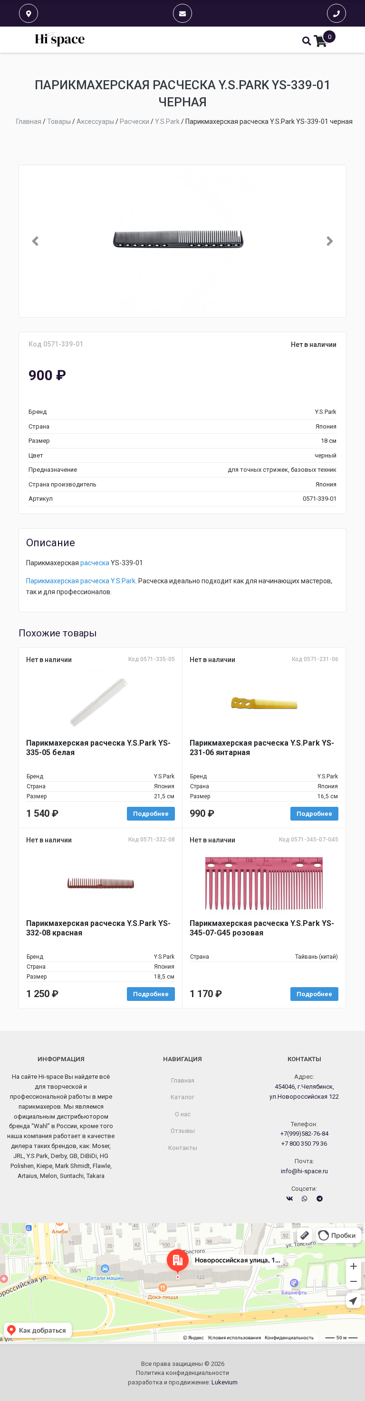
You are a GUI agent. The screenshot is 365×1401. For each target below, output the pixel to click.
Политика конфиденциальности (182, 1372)
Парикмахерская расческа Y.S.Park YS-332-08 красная (98, 928)
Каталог (182, 1097)
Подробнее (151, 813)
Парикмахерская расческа (67, 581)
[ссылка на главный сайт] (60, 39)
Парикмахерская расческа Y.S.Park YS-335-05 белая (98, 747)
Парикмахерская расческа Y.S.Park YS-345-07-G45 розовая (262, 928)
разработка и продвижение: (183, 1382)
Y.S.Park (123, 581)
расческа (94, 563)
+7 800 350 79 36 (304, 1143)
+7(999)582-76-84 (304, 1133)
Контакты (182, 1147)
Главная (182, 1080)
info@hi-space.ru (304, 1171)
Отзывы (183, 1130)
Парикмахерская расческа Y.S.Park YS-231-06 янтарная (262, 747)
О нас (183, 1114)
